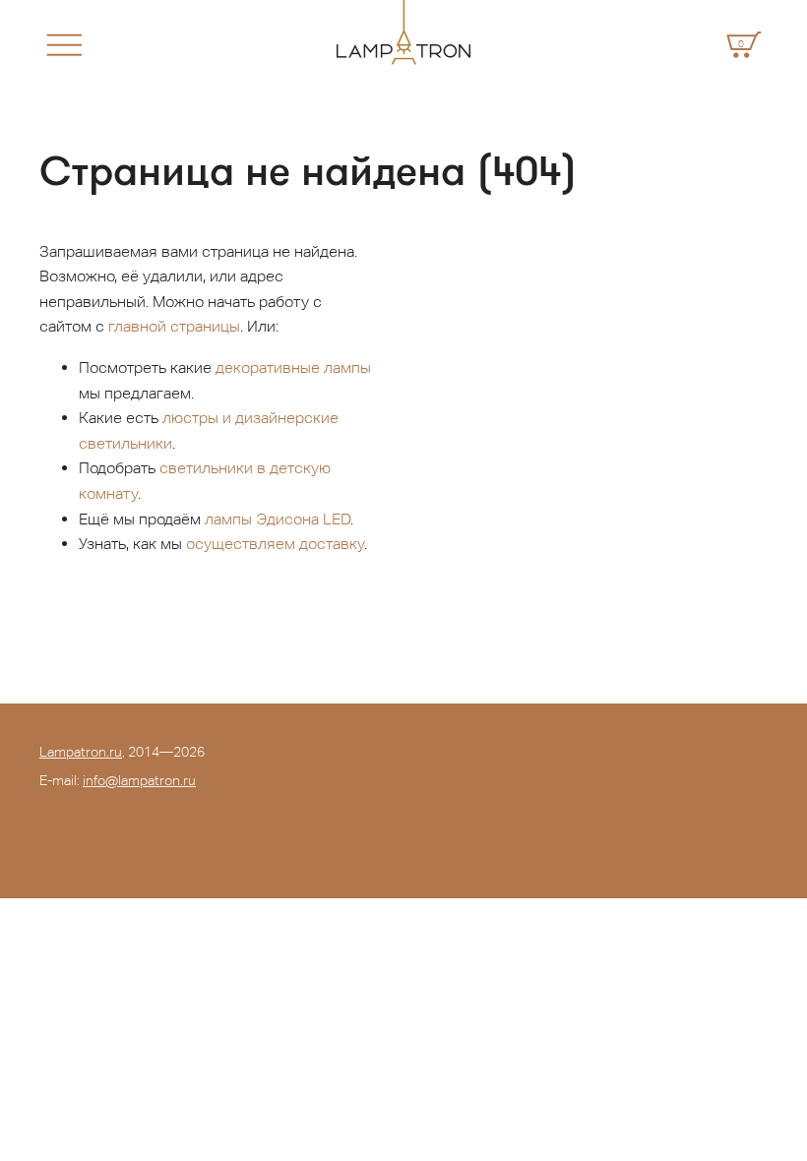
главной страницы (174, 326)
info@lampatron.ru (139, 780)
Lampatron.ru (80, 752)
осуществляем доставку (275, 543)
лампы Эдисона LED (277, 519)
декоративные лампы (293, 367)
